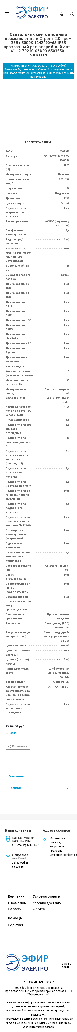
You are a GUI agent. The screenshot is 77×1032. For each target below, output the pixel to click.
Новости (15, 909)
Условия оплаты (47, 896)
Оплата (39, 909)
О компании (17, 903)
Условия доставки (47, 903)
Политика (15, 925)
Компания (16, 896)
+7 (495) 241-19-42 (27, 845)
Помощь (15, 918)
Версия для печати (41, 981)
